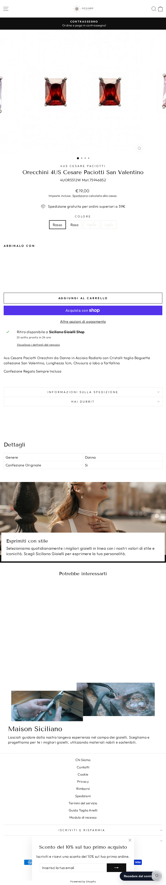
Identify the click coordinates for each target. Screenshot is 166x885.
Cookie (83, 774)
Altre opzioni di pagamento (83, 321)
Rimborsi (83, 789)
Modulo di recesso (83, 817)
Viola (109, 224)
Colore (83, 216)
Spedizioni (83, 796)
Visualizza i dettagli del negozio (38, 344)
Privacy (83, 781)
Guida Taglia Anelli (83, 810)
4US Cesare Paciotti (83, 166)
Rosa (74, 224)
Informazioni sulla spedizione (83, 392)
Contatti (83, 767)
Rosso (57, 224)
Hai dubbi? (83, 401)
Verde (91, 224)
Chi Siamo (83, 760)
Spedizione (80, 196)
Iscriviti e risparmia (82, 830)
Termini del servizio (83, 803)
